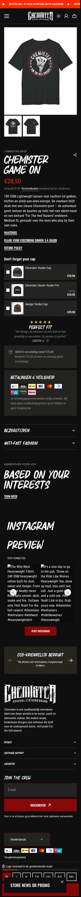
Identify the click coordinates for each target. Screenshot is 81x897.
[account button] (66, 16)
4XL (61, 868)
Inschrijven (36, 805)
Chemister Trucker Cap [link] (38, 268)
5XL (8, 878)
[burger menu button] (6, 16)
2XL (38, 868)
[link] (17, 272)
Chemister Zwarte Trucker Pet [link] (42, 285)
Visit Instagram (40, 631)
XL (28, 868)
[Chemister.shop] (40, 16)
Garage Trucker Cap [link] (36, 304)
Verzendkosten (29, 188)
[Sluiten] (62, 881)
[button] (58, 16)
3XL (49, 868)
